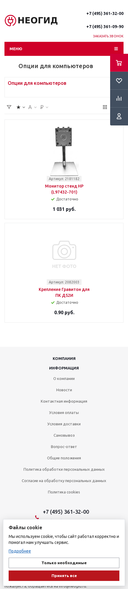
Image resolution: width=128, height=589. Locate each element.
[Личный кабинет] (119, 116)
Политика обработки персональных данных (64, 469)
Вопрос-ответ (64, 446)
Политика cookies (64, 492)
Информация (64, 368)
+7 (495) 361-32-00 (105, 13)
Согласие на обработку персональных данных (64, 480)
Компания (64, 358)
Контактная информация (64, 401)
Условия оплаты (64, 412)
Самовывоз (64, 435)
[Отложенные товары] (119, 81)
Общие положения (64, 458)
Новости (64, 390)
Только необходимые (64, 563)
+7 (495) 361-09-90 (105, 26)
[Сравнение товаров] (119, 99)
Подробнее (20, 551)
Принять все (64, 575)
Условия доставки (64, 424)
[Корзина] (119, 63)
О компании (64, 378)
